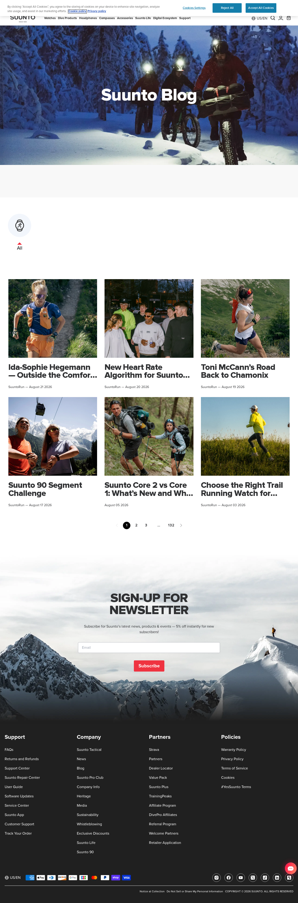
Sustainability (87, 815)
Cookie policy (77, 11)
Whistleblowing (89, 824)
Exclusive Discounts (93, 833)
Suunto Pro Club (90, 777)
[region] (149, 8)
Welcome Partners (163, 833)
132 (171, 525)
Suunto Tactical (89, 750)
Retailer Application (165, 843)
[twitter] (253, 877)
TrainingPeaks (160, 796)
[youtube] (241, 877)
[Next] (181, 525)
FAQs (9, 750)
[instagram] (216, 877)
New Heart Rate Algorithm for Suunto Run (144, 375)
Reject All (227, 8)
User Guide (14, 787)
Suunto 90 (85, 852)
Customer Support (19, 824)
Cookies (227, 777)
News (81, 759)
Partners (155, 759)
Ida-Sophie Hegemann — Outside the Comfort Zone (50, 375)
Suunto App (14, 815)
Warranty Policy (233, 750)
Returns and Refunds (22, 759)
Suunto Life (86, 843)
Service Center (17, 805)
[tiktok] (265, 877)
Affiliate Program (162, 805)
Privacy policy (97, 11)
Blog (80, 768)
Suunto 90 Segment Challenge (45, 489)
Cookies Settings (194, 8)
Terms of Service (234, 768)
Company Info (88, 787)
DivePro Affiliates (163, 815)
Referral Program (162, 824)
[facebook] (228, 877)
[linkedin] (277, 877)
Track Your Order (18, 833)
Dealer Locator (161, 768)
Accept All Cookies (261, 8)
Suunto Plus (158, 787)
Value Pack (158, 777)
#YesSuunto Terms (236, 787)
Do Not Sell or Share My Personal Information (195, 891)
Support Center (17, 768)
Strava (154, 750)
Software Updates (19, 796)
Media (82, 805)
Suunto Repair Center (22, 777)
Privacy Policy (232, 759)
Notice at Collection (152, 891)
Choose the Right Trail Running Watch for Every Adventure (242, 493)
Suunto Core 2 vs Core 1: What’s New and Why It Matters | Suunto (147, 493)
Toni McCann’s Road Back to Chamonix (238, 371)
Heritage (84, 796)
